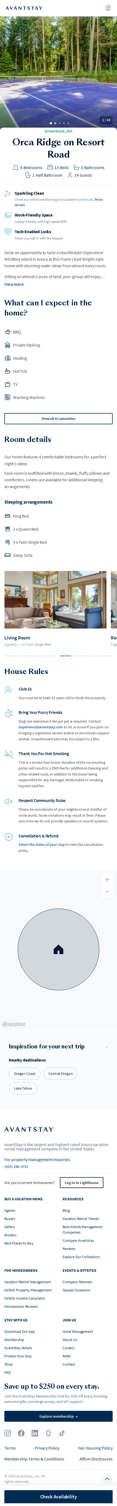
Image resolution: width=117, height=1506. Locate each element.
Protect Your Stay (18, 1356)
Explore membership (58, 1416)
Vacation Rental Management (27, 1281)
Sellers (9, 1226)
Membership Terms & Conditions (34, 1459)
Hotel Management (78, 1331)
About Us (70, 1339)
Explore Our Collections (81, 1256)
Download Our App (19, 1331)
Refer (67, 1356)
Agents (9, 1210)
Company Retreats (77, 1281)
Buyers (9, 1218)
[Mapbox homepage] (14, 1024)
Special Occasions (76, 1290)
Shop (8, 1364)
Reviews (69, 1248)
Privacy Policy (47, 1448)
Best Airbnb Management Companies (83, 1229)
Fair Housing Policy (95, 1448)
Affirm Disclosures (96, 1459)
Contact (69, 1364)
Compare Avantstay (78, 1240)
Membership (14, 1339)
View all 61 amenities (58, 418)
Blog (66, 1210)
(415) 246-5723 (16, 1166)
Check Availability (58, 1496)
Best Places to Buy (18, 1243)
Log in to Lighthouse (81, 1182)
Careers (69, 1347)
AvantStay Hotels (18, 1347)
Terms (10, 1448)
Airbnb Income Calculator (24, 1298)
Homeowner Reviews (21, 1306)
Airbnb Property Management (27, 1290)
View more (14, 284)
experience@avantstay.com (41, 727)
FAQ (7, 1372)
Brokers (10, 1235)
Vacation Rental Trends (81, 1218)
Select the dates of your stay (42, 844)
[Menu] (108, 8)
